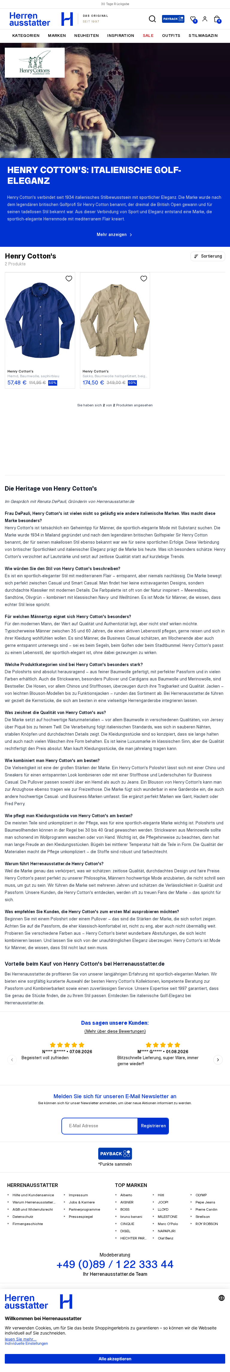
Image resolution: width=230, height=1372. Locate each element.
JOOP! (163, 1202)
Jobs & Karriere (82, 1202)
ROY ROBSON (207, 1224)
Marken (57, 35)
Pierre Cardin (206, 1209)
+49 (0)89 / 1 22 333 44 (138, 4)
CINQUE (127, 1224)
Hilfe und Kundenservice (33, 1195)
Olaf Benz (165, 1238)
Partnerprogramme (84, 1209)
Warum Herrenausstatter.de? (36, 1202)
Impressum (78, 1195)
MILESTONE (167, 1216)
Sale (148, 35)
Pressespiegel (81, 1216)
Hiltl (161, 1195)
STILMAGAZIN (203, 35)
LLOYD (163, 1209)
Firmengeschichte (28, 1224)
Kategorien (26, 35)
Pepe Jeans (205, 1202)
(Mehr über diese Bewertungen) (115, 1032)
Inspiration (120, 35)
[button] (152, 19)
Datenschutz (23, 1216)
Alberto (126, 1195)
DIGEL (125, 1231)
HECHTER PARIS (134, 1238)
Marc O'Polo (168, 1224)
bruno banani (131, 1216)
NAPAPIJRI (166, 1231)
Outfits (171, 35)
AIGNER (127, 1202)
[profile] (204, 18)
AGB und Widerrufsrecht (33, 1209)
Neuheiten (86, 35)
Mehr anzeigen (112, 235)
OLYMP (201, 1195)
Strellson (203, 1216)
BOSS (124, 1209)
